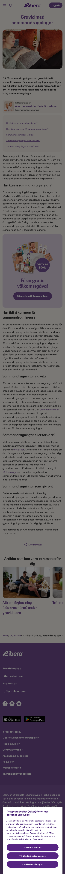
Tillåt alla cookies (32, 847)
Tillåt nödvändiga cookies (32, 856)
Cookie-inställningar (32, 864)
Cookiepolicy (39, 839)
